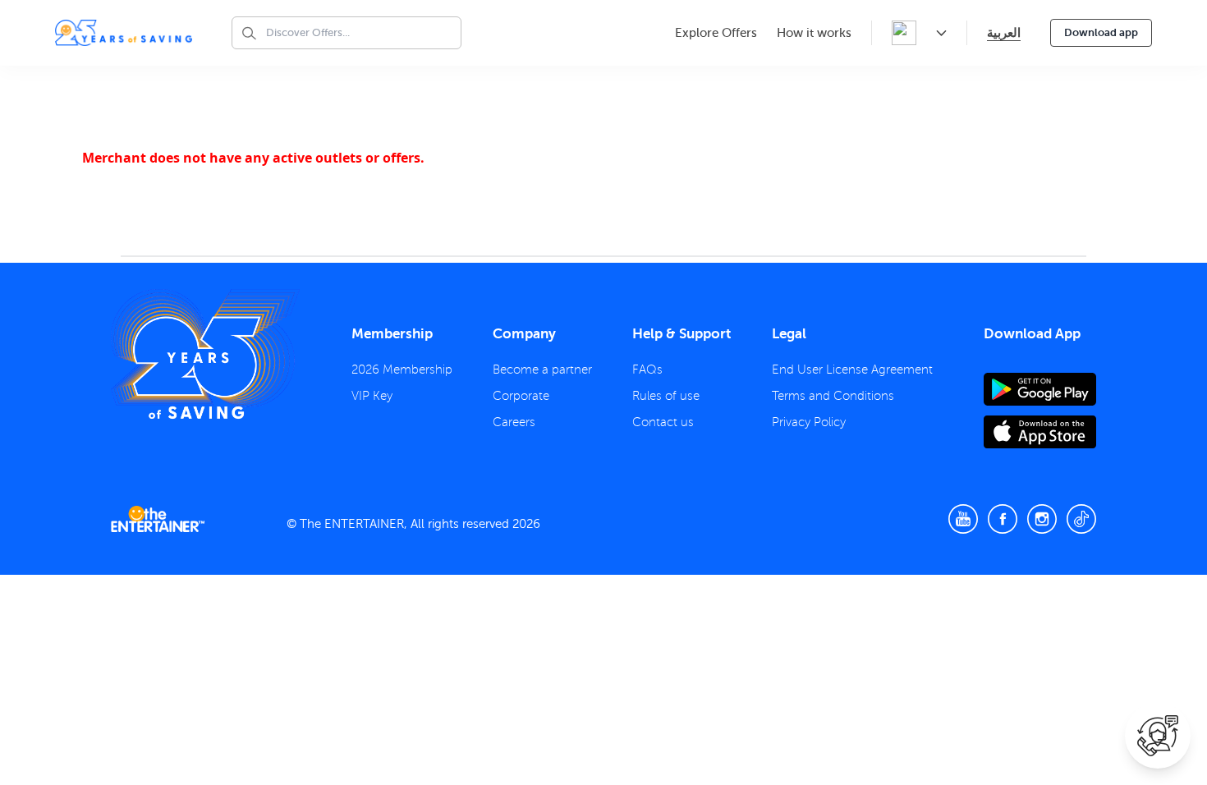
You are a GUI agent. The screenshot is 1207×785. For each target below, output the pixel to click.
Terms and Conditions (833, 395)
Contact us (663, 422)
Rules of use (666, 395)
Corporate (521, 395)
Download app (1101, 32)
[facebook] (1002, 519)
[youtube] (963, 519)
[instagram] (1042, 519)
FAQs (647, 369)
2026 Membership (401, 369)
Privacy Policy (809, 422)
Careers (514, 422)
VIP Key (371, 395)
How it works (814, 32)
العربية (1004, 32)
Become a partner (542, 369)
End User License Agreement (852, 369)
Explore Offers (716, 32)
